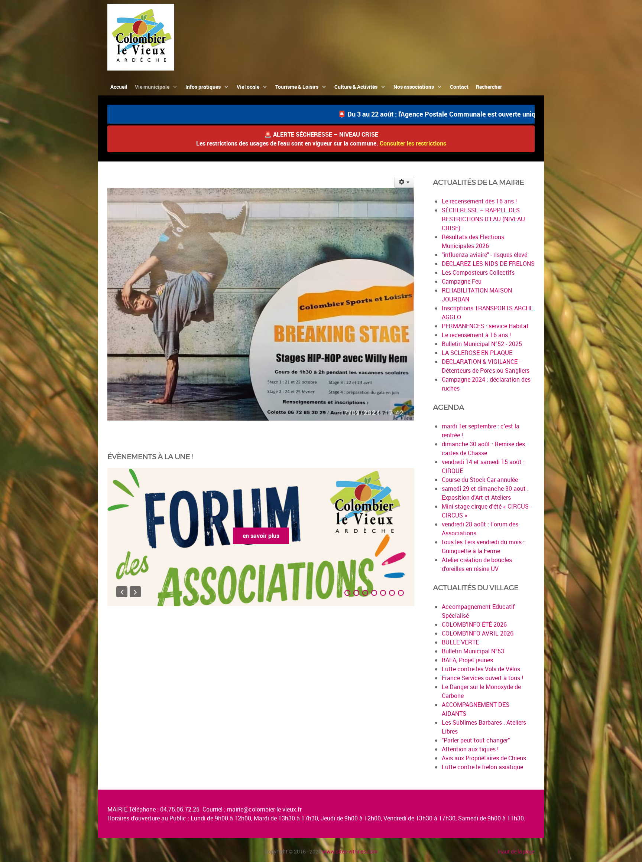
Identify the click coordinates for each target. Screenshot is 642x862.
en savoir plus (321, 536)
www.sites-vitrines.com (349, 851)
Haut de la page (516, 851)
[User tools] (404, 182)
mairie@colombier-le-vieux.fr (264, 809)
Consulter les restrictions (413, 143)
